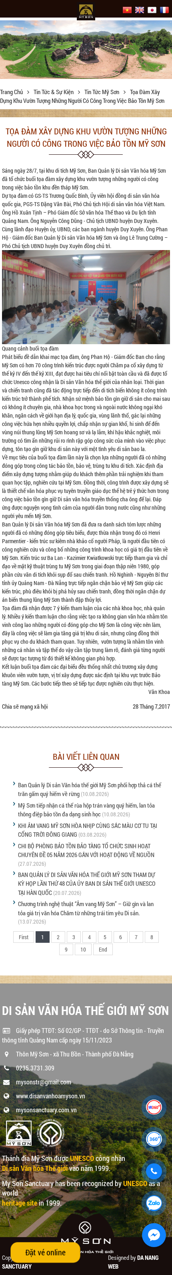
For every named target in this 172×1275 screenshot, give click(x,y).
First (23, 937)
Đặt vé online (45, 1252)
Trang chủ (12, 92)
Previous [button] (7, 52)
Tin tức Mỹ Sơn (102, 92)
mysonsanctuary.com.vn (46, 1110)
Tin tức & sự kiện (54, 92)
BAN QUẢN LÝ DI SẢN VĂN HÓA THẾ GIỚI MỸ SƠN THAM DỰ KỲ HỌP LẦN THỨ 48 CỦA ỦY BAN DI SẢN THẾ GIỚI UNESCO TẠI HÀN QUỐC (87, 884)
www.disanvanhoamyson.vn (50, 1096)
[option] (86, 49)
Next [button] (165, 52)
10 (83, 949)
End (103, 949)
